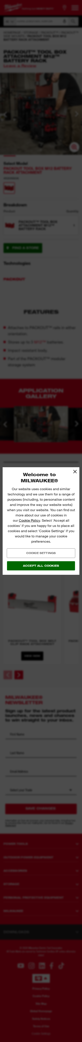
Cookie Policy (29, 520)
